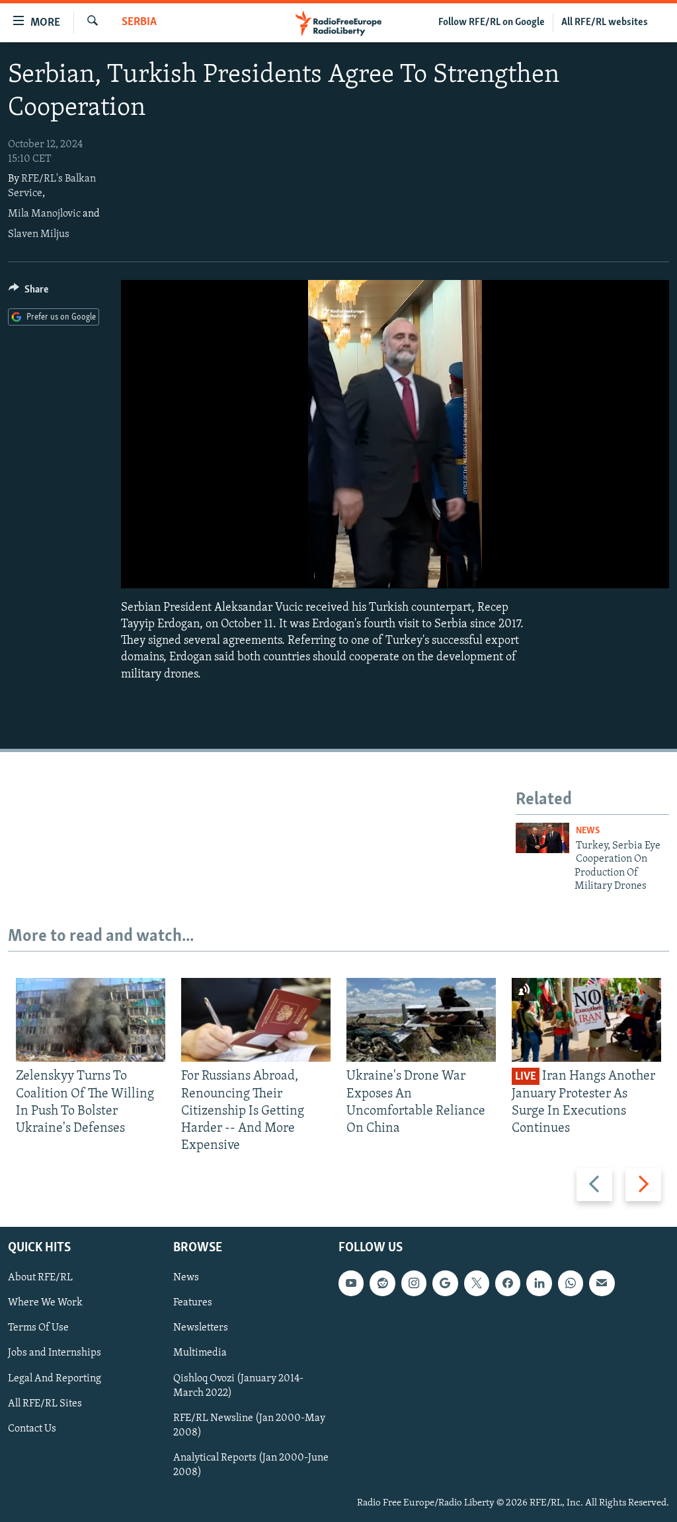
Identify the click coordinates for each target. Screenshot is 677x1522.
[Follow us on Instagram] (413, 1283)
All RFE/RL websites (604, 22)
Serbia (139, 22)
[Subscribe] (601, 1283)
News (588, 831)
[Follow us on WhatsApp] (570, 1283)
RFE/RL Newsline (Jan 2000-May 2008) (249, 1424)
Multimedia (200, 1353)
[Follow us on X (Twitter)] (476, 1283)
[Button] (28, 292)
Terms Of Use (38, 1328)
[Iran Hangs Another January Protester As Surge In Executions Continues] (586, 1020)
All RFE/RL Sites (45, 1403)
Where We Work (45, 1302)
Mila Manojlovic (44, 214)
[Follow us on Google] (445, 1283)
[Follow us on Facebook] (507, 1283)
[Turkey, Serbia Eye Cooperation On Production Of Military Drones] (542, 838)
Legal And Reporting (54, 1378)
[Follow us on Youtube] (351, 1283)
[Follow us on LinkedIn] (538, 1283)
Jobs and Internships (54, 1353)
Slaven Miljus (38, 234)
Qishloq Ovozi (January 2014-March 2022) (238, 1385)
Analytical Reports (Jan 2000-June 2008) (251, 1464)
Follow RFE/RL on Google (491, 22)
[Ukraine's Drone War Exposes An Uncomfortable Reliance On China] (421, 1020)
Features (192, 1302)
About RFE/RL (40, 1277)
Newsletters (200, 1328)
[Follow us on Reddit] (382, 1283)
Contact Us (32, 1428)
